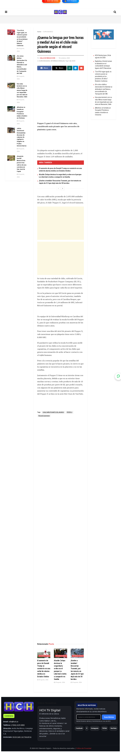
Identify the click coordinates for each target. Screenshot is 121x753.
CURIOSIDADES (48, 32)
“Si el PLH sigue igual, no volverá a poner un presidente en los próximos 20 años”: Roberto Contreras (103, 76)
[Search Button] (115, 12)
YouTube (113, 728)
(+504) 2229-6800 (18, 725)
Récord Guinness (44, 416)
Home (39, 32)
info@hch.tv (13, 721)
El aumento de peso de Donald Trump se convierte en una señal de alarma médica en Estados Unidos (43, 668)
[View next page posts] (62, 188)
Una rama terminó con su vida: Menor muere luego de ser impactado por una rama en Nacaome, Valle (22, 90)
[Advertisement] (60, 19)
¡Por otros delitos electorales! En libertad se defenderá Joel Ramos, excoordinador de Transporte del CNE (22, 64)
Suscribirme (109, 717)
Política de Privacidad (83, 748)
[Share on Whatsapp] (69, 68)
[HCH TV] (18, 706)
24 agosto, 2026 (43, 680)
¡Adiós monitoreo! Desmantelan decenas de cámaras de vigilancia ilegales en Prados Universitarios (21, 137)
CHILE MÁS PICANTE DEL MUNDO (53, 412)
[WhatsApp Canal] (118, 376)
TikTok (104, 728)
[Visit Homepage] (60, 12)
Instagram (94, 728)
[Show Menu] (6, 12)
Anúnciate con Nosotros (22, 737)
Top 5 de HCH (70, 61)
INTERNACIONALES (58, 61)
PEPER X (69, 412)
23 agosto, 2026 (60, 682)
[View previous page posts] (58, 188)
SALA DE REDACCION (47, 58)
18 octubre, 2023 (64, 58)
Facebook (79, 728)
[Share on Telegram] (75, 68)
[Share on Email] (81, 68)
